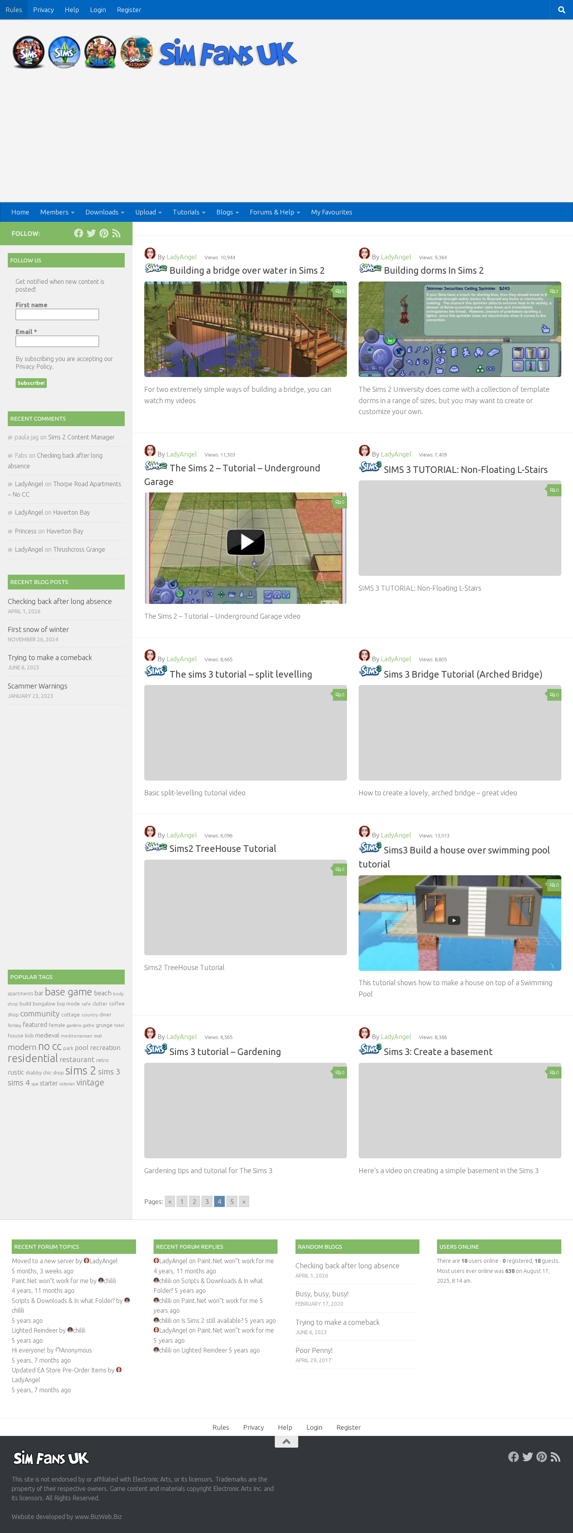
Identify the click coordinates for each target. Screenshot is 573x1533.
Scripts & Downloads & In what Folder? (63, 1300)
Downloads (101, 212)
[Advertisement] (286, 143)
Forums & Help (272, 212)
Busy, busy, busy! (321, 1294)
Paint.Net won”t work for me (50, 1280)
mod (98, 1036)
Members (54, 212)
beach (102, 993)
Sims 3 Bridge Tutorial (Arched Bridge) (463, 674)
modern (22, 1047)
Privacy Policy (34, 366)
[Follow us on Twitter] (91, 233)
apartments (20, 993)
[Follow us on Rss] (116, 233)
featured (35, 1024)
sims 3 (109, 1071)
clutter (100, 1003)
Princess (26, 531)
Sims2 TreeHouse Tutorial (223, 849)
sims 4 (19, 1082)
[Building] (156, 270)
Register (129, 9)
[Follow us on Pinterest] (103, 233)
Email (26, 331)
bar (39, 993)
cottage (70, 1014)
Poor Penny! (313, 1350)
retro (102, 1060)
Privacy (43, 9)
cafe (86, 1003)
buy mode (68, 1003)
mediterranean (76, 1035)
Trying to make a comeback (50, 657)
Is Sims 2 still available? (212, 1320)
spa (35, 1083)
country (89, 1014)
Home (20, 212)
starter (49, 1083)
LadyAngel (181, 256)
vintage (90, 1082)
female (57, 1025)
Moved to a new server (43, 1260)
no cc (50, 1046)
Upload (145, 212)
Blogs (224, 212)
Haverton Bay (71, 512)
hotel (119, 1025)
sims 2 (81, 1070)
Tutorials (186, 212)
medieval (47, 1035)
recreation (105, 1047)
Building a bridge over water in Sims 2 (247, 270)
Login (98, 9)
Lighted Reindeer (35, 1330)
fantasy (14, 1025)
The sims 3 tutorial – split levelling (241, 674)
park (68, 1048)
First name (32, 304)
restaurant (77, 1059)
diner (105, 1014)
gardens (74, 1025)
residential (33, 1058)
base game (68, 991)
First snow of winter (38, 629)
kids (29, 1035)
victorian (67, 1084)
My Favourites (331, 212)
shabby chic (38, 1072)
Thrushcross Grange (79, 549)
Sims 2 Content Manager (81, 437)
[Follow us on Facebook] (78, 233)
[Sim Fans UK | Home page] (157, 52)
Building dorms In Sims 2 (434, 270)
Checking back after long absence (60, 601)
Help (72, 9)
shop (58, 1072)
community (40, 1013)
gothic (88, 1025)
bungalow (44, 1003)
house (15, 1035)
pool (81, 1047)
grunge (104, 1025)
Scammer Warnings (37, 686)
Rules (13, 9)
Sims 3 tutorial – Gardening (225, 1052)
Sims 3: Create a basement (438, 1052)
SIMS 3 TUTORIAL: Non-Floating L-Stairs (466, 469)
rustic (16, 1072)
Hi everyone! (29, 1350)
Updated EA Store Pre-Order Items (59, 1370)
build (25, 1003)
